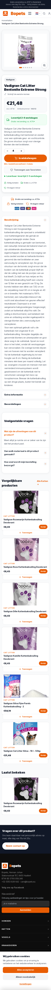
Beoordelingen (12, 404)
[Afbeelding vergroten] (44, 65)
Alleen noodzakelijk (25, 977)
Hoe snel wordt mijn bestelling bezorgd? (20, 464)
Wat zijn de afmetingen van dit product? (20, 433)
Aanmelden (25, 910)
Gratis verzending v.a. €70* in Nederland (25, 2)
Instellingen (25, 984)
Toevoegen (27, 533)
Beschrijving (11, 220)
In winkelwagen (27, 158)
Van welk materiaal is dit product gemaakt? (21, 453)
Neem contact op (15, 846)
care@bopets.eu (28, 882)
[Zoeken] (44, 13)
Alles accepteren (25, 970)
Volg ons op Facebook (13, 887)
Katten (9, 20)
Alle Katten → (42, 482)
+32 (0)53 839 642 (10, 882)
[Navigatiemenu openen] (30, 13)
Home (4, 20)
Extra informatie (13, 394)
